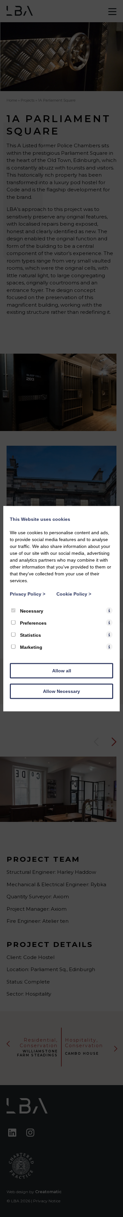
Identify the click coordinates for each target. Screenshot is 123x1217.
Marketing (30, 646)
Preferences (33, 622)
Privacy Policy (27, 593)
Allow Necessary (61, 691)
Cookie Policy (73, 593)
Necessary (31, 610)
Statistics (30, 634)
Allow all (61, 670)
